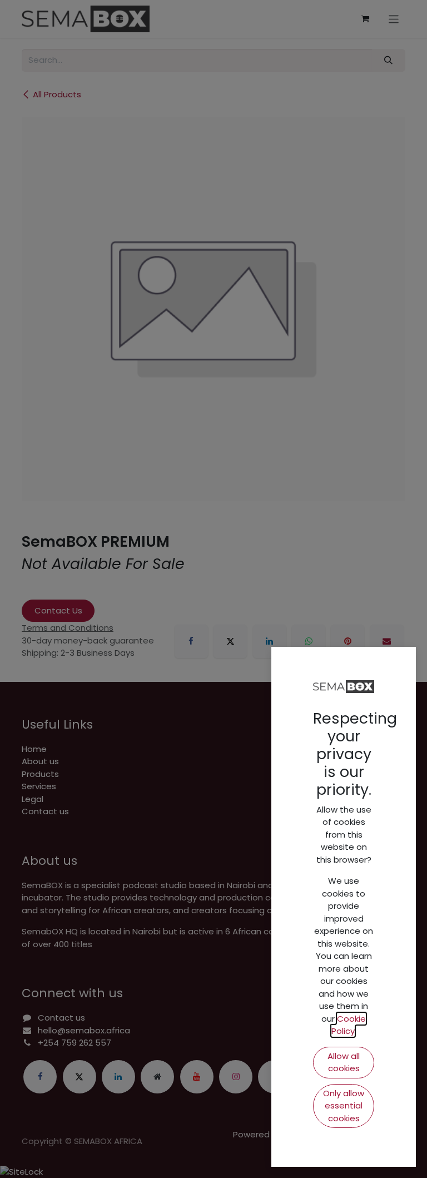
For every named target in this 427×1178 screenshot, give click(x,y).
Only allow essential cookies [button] (343, 1105)
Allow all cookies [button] (343, 1062)
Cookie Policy (348, 1025)
